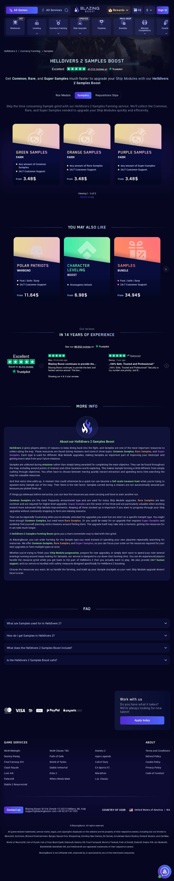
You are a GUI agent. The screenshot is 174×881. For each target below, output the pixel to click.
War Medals (63, 95)
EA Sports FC (102, 767)
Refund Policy (153, 756)
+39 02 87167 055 (67, 811)
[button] (8, 269)
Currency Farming (30, 51)
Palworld (9, 778)
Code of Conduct (155, 773)
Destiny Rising (12, 756)
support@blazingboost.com (41, 811)
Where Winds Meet (60, 778)
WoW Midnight (12, 750)
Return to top (87, 197)
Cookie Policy (153, 762)
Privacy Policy (153, 767)
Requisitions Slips (106, 95)
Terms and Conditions (158, 750)
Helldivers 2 (10, 51)
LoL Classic (101, 778)
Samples (83, 95)
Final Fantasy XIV (14, 762)
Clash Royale (11, 767)
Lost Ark (8, 773)
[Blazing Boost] (87, 10)
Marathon (100, 773)
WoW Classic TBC (59, 750)
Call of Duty (101, 762)
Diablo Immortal (58, 767)
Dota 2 (53, 773)
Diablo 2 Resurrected (15, 784)
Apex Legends (103, 756)
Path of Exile (57, 756)
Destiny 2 (100, 750)
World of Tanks (58, 762)
